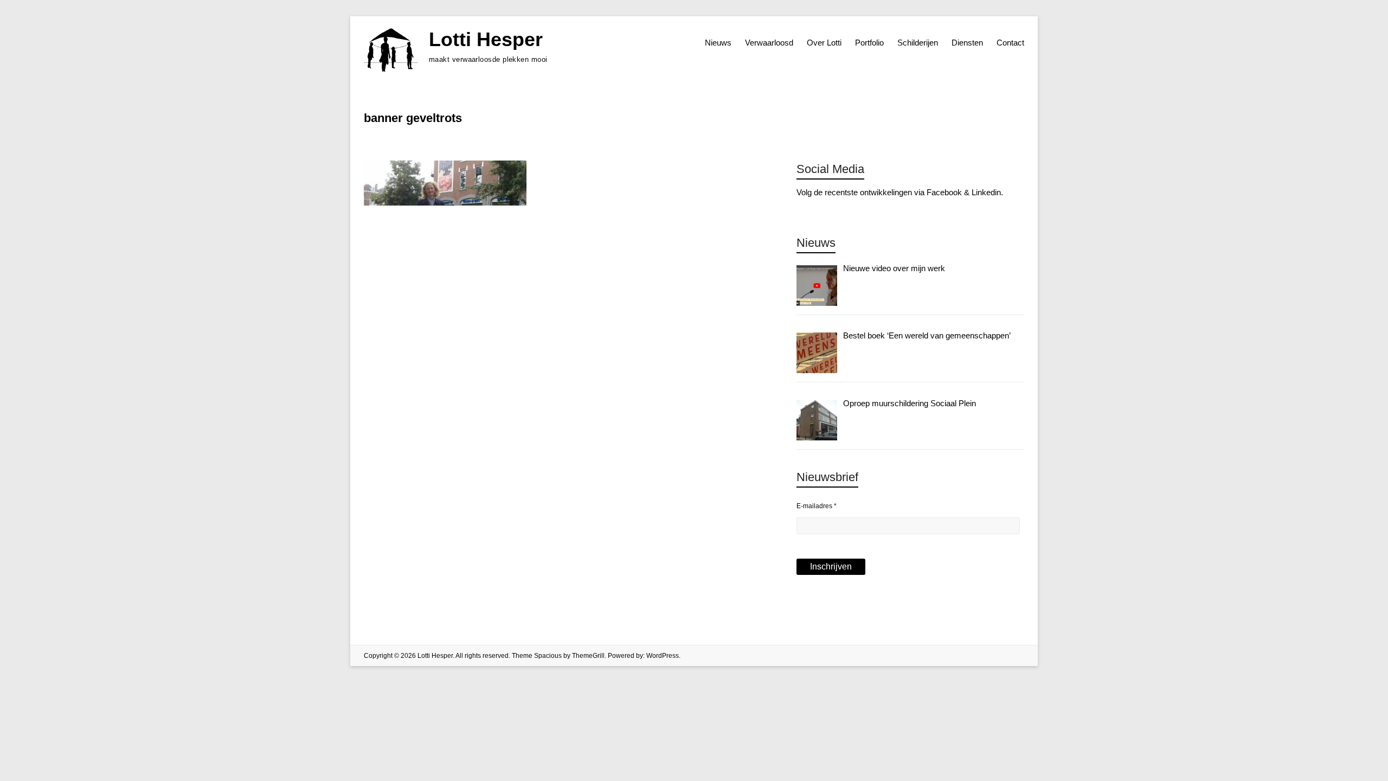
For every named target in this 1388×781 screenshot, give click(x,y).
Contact (1010, 42)
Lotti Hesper (486, 39)
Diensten (967, 42)
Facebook (944, 192)
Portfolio (869, 42)
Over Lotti (824, 42)
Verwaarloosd (769, 42)
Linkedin (986, 192)
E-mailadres (816, 506)
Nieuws (718, 42)
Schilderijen (917, 42)
